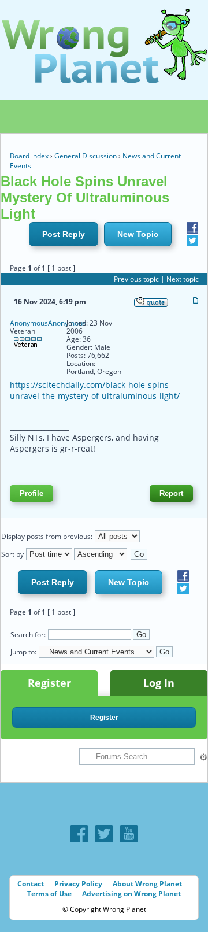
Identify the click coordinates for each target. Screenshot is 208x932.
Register (49, 683)
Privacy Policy (78, 884)
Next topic (182, 279)
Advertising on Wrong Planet (131, 893)
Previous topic (136, 279)
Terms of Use (49, 893)
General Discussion (85, 156)
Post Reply (63, 234)
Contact (30, 884)
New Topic (137, 234)
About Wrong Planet (147, 884)
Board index (29, 156)
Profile (31, 493)
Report (171, 493)
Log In (158, 683)
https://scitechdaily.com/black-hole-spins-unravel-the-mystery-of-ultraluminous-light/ (95, 390)
